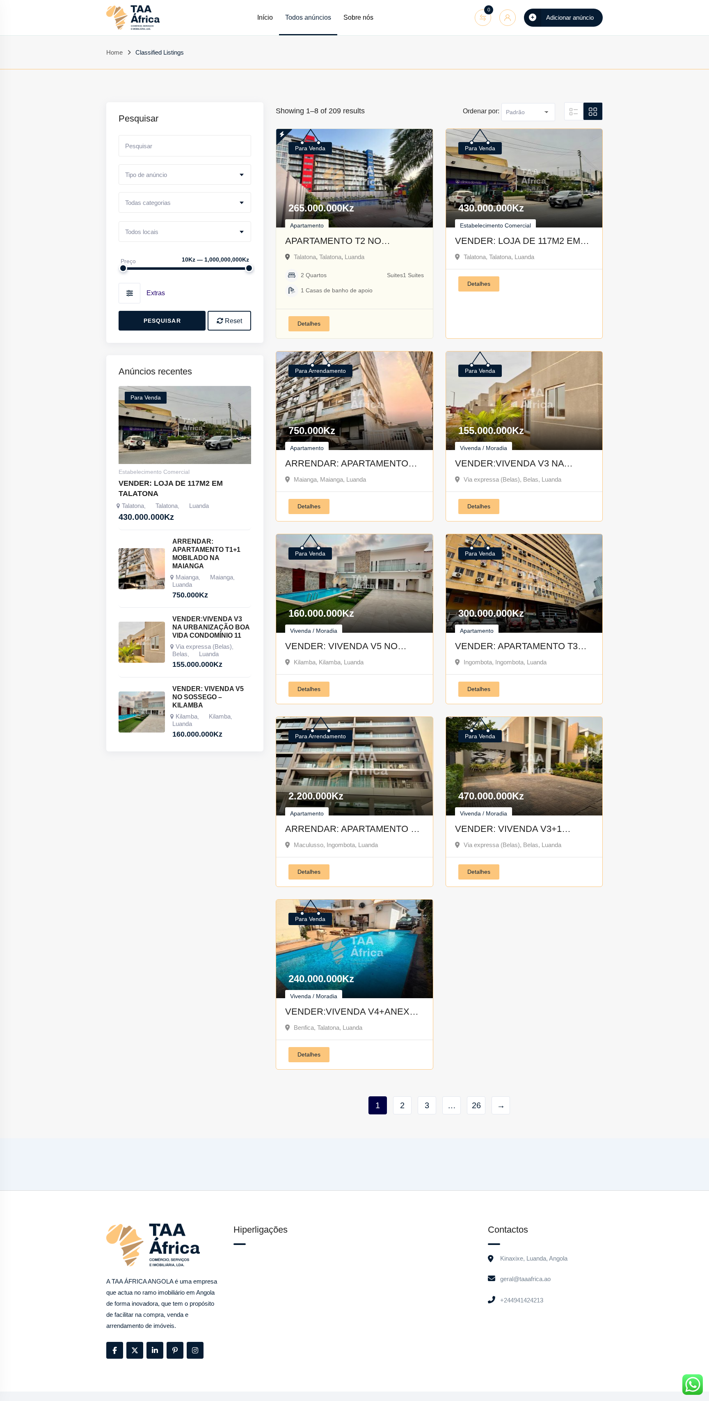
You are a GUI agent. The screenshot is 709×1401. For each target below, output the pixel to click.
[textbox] (185, 175)
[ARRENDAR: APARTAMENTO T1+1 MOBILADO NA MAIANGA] (142, 568)
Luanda (354, 256)
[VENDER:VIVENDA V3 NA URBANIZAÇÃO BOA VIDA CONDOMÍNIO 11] (142, 642)
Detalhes (308, 323)
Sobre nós (358, 17)
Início (265, 17)
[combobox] (185, 174)
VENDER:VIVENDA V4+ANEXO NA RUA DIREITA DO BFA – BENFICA (350, 1012)
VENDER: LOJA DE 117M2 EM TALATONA (517, 242)
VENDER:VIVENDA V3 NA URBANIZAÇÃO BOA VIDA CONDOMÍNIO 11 (510, 464)
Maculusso (308, 844)
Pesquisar (162, 320)
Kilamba (305, 662)
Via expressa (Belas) (492, 479)
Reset (232, 320)
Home (114, 52)
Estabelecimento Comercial (495, 225)
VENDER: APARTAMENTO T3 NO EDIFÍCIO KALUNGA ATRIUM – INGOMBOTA (523, 647)
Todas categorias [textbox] (148, 202)
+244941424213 (521, 1300)
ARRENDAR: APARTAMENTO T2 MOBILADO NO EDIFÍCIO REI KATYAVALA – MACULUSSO (353, 830)
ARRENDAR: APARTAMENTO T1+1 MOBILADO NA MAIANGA (350, 464)
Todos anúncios (308, 17)
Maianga (305, 479)
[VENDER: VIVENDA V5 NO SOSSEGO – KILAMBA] (142, 712)
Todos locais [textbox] (141, 231)
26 (476, 1105)
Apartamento (307, 225)
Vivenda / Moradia (483, 448)
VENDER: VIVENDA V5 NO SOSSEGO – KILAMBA (341, 647)
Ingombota (478, 662)
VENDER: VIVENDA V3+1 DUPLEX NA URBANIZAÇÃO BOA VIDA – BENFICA (514, 830)
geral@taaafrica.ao (525, 1278)
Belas (530, 479)
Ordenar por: (481, 111)
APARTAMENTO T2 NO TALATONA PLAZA (333, 242)
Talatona (305, 256)
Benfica (304, 1027)
